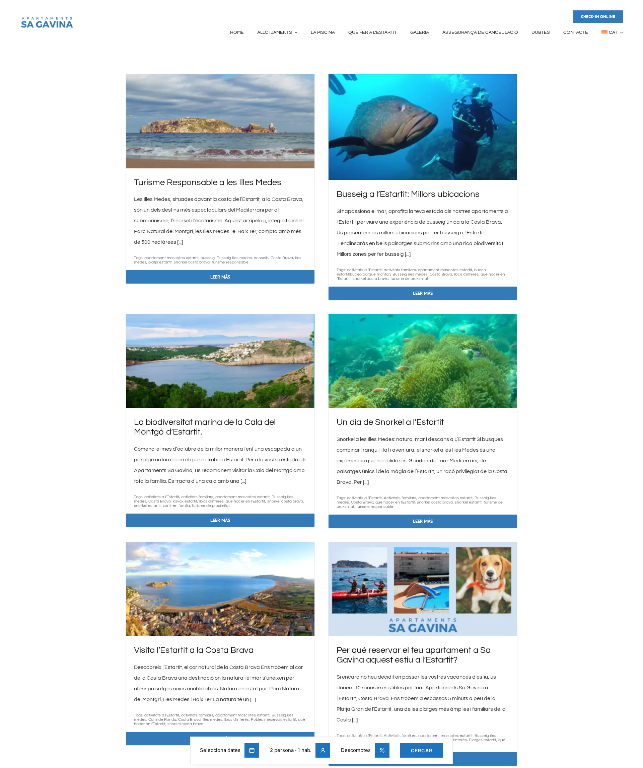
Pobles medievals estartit (273, 719)
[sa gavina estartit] (47, 18)
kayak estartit (185, 501)
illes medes (212, 719)
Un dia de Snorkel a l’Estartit (390, 422)
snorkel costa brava (192, 262)
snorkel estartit (147, 506)
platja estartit (160, 262)
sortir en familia (176, 506)
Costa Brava (282, 258)
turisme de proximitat (409, 279)
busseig (208, 258)
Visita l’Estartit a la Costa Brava (194, 650)
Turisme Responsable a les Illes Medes (207, 182)
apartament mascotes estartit (171, 258)
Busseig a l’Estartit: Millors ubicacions (408, 194)
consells (261, 258)
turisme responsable (230, 262)
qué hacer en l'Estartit (245, 501)
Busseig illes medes (234, 258)
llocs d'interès (466, 274)
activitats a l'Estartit (364, 270)
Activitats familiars (400, 498)
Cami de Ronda (162, 719)
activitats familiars (400, 270)
